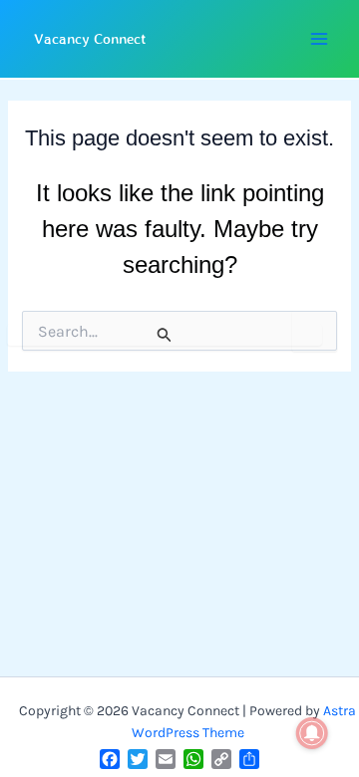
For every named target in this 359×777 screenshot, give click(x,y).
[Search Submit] (165, 335)
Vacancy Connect (90, 38)
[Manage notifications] (312, 733)
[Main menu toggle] (318, 39)
